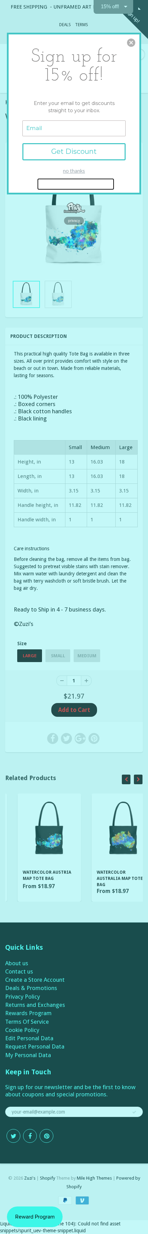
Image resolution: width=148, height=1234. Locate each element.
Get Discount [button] (74, 151)
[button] (131, 43)
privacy (74, 220)
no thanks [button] (74, 171)
